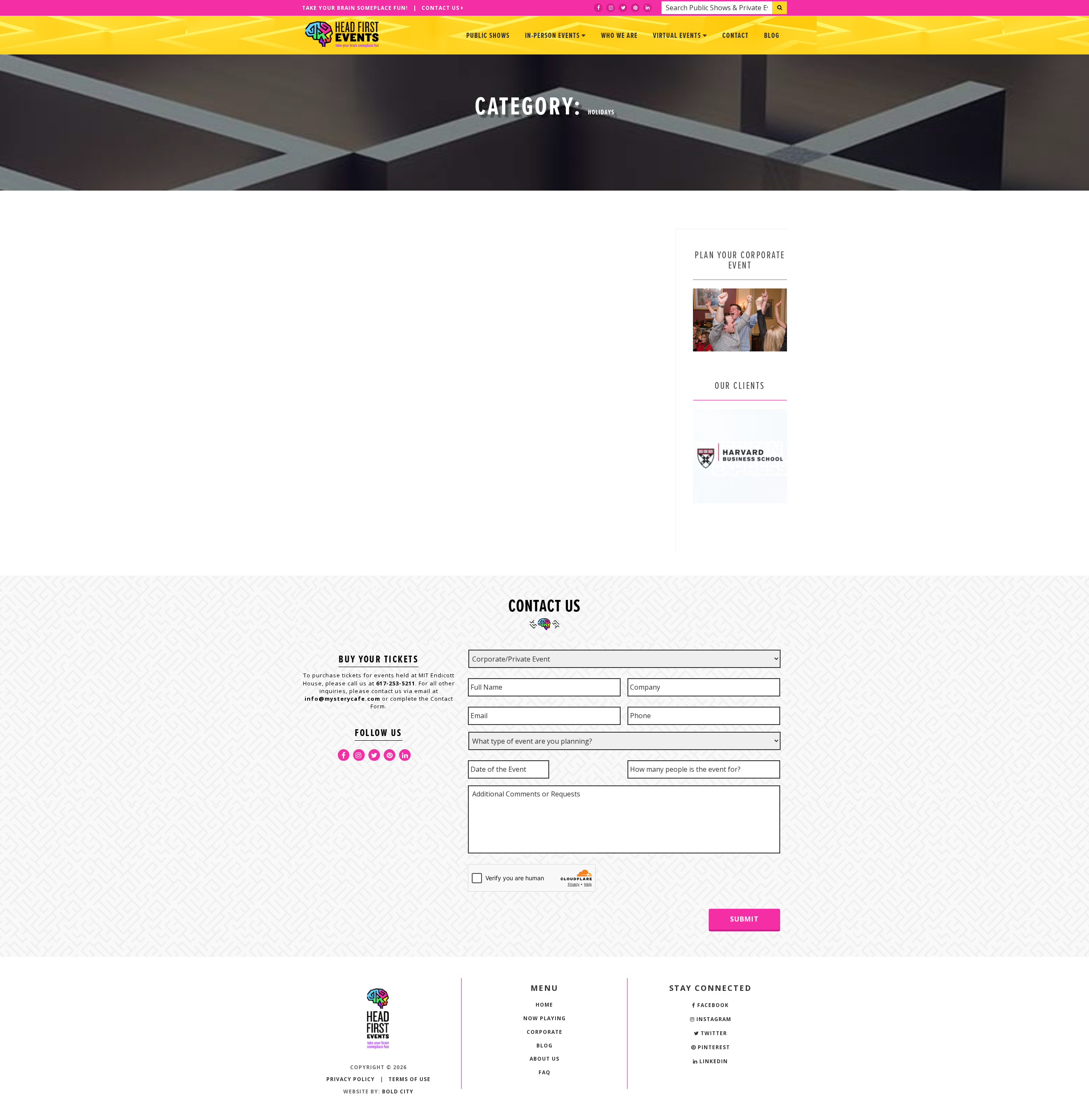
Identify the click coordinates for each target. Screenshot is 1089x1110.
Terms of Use (409, 1079)
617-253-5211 (395, 683)
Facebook (712, 1005)
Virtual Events (678, 36)
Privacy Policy (350, 1079)
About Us (544, 1058)
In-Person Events (553, 36)
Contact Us (441, 7)
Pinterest (713, 1047)
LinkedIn (713, 1061)
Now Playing (544, 1018)
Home (544, 1004)
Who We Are (619, 36)
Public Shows (488, 36)
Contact (735, 36)
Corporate (544, 1032)
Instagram (713, 1019)
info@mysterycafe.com (342, 698)
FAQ (544, 1072)
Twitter (713, 1033)
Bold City (397, 1091)
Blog (771, 36)
